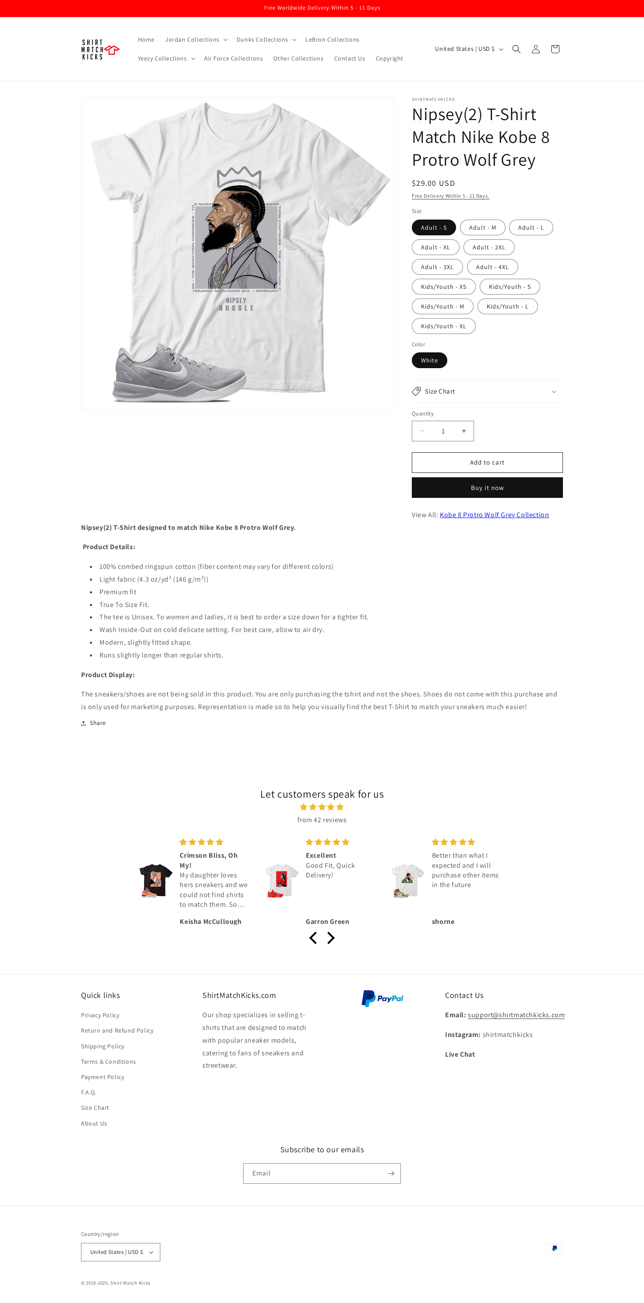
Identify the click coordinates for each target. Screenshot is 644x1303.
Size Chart (95, 1107)
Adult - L (531, 227)
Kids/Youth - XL (444, 326)
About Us (94, 1123)
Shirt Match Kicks (130, 1283)
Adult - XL (435, 247)
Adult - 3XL (437, 267)
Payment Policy (102, 1077)
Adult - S (434, 227)
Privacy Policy (100, 1015)
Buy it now (487, 487)
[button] (195, 39)
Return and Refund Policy (117, 1030)
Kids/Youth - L (508, 306)
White (429, 360)
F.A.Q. (89, 1092)
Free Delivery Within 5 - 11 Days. (450, 195)
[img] (322, 807)
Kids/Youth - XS (444, 287)
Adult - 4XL (492, 267)
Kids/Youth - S (510, 287)
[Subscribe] (390, 1173)
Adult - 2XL (489, 247)
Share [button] (98, 723)
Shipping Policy (102, 1046)
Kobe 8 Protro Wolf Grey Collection (494, 514)
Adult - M (482, 227)
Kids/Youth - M (442, 306)
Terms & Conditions (108, 1061)
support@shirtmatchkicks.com (516, 1014)
